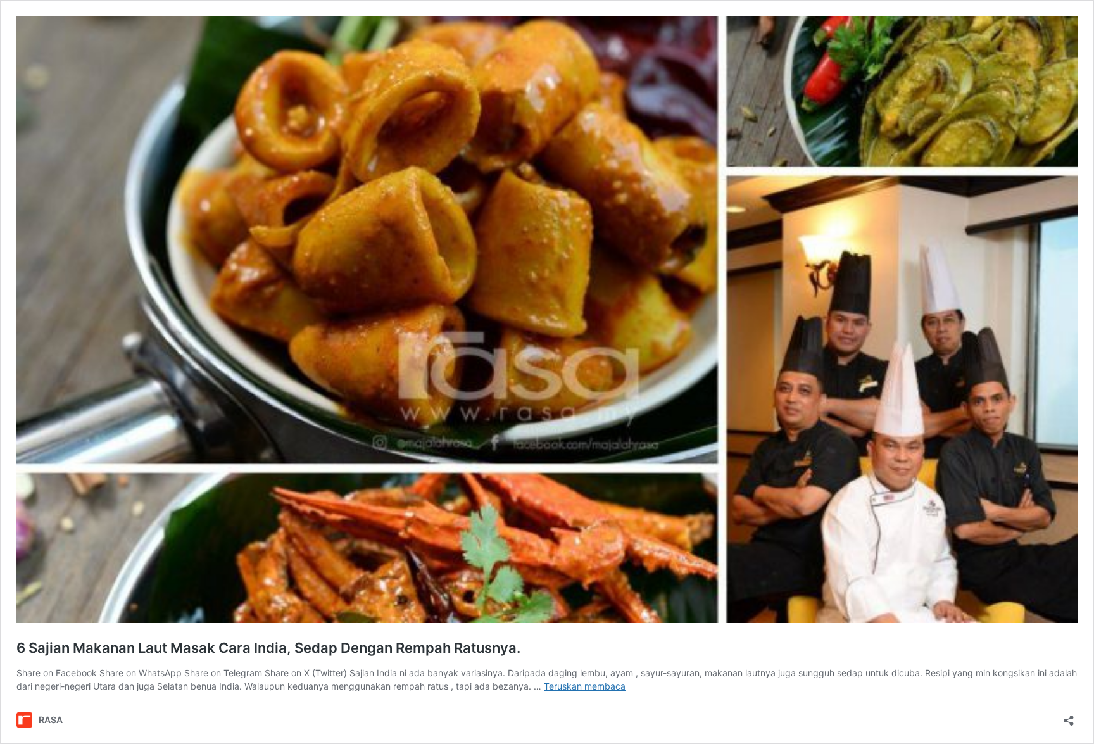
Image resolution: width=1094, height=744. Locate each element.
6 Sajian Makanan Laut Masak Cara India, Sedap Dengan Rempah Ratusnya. (268, 648)
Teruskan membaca (585, 686)
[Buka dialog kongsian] (1069, 716)
